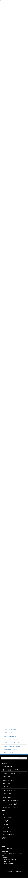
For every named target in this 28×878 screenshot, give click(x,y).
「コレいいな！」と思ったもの (12, 742)
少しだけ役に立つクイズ (10, 736)
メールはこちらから (6, 861)
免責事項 (4, 838)
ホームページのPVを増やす (11, 739)
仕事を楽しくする (8, 732)
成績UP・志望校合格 (8, 780)
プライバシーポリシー (8, 834)
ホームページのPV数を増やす (11, 800)
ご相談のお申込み (6, 831)
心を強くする (6, 777)
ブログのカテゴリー (7, 766)
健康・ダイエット (7, 787)
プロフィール (5, 811)
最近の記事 (5, 763)
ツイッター (6, 814)
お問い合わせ (5, 828)
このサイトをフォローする (11, 752)
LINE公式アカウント (8, 821)
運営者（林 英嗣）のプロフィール (12, 746)
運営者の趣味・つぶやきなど (11, 749)
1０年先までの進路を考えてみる (11, 773)
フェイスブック (7, 817)
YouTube (5, 824)
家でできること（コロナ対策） (11, 770)
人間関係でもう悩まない (10, 729)
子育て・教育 (6, 783)
